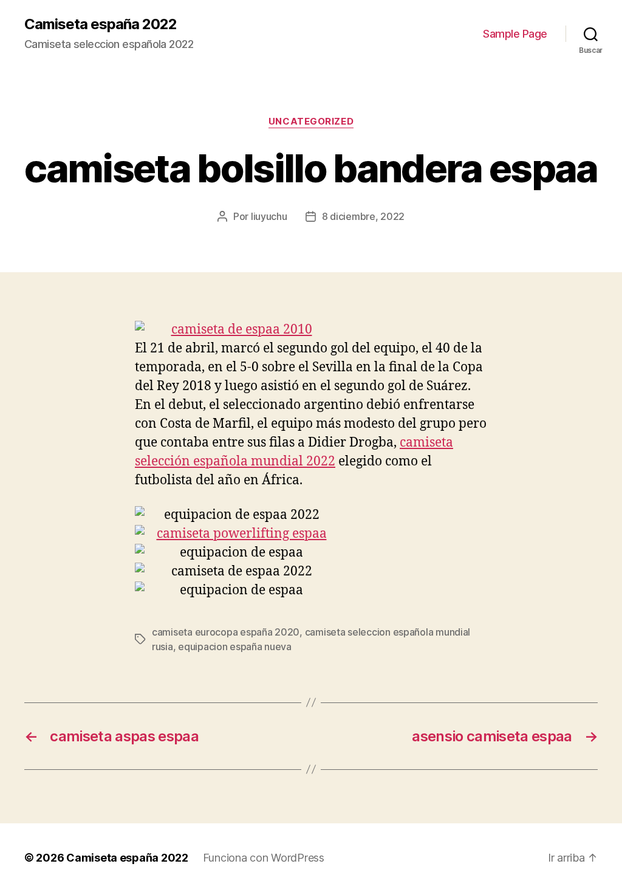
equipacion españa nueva (235, 646)
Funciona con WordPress (263, 857)
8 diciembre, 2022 (363, 216)
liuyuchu (269, 216)
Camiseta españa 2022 (100, 24)
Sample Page (515, 33)
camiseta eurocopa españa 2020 (225, 632)
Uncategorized (311, 121)
